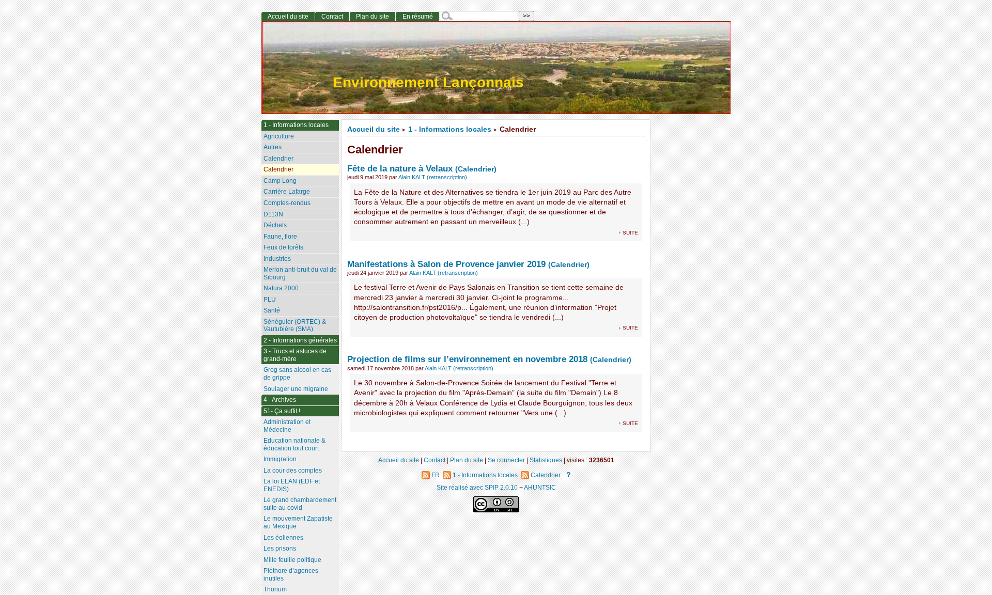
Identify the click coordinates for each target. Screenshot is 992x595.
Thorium (275, 589)
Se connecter (506, 460)
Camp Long (280, 180)
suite (630, 232)
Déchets (275, 225)
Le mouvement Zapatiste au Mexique (298, 522)
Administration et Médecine (287, 425)
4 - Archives (280, 399)
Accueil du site (373, 129)
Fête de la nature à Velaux (400, 168)
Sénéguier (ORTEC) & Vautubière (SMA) (295, 325)
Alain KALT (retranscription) (432, 177)
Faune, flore (280, 236)
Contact (332, 16)
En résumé (417, 16)
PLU (270, 299)
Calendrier (278, 158)
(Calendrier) (476, 169)
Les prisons (280, 548)
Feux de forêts (283, 247)
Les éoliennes (283, 537)
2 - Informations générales (300, 340)
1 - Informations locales (449, 129)
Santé (272, 310)
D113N (273, 214)
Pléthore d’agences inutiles (291, 574)
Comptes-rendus (287, 203)
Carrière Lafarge (287, 191)
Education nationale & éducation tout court (295, 444)
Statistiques (546, 460)
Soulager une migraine (296, 389)
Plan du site (372, 16)
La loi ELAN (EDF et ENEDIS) (292, 485)
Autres (273, 147)
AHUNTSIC (540, 487)
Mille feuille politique (292, 559)
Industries (277, 258)
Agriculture (279, 136)
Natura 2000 (281, 288)
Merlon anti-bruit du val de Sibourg (300, 273)
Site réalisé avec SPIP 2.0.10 (477, 487)
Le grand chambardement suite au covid (300, 503)
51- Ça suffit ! (282, 411)
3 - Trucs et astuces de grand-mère (295, 355)
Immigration (280, 459)
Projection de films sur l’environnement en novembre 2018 (467, 359)
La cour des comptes (293, 470)
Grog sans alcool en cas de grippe (297, 373)
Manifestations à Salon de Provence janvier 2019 (446, 264)
